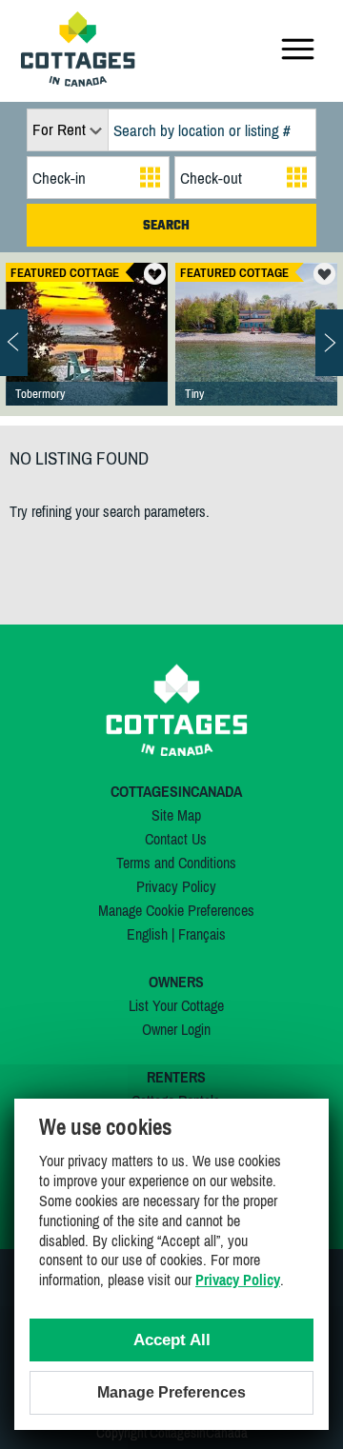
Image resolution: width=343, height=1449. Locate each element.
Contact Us (176, 838)
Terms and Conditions (176, 862)
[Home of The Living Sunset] (87, 353)
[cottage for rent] (78, 80)
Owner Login (176, 1029)
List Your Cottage (176, 1005)
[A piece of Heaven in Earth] (256, 353)
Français (202, 934)
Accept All (172, 1340)
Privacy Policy (176, 886)
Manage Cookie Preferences (176, 910)
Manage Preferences (171, 1392)
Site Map (176, 815)
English (147, 934)
